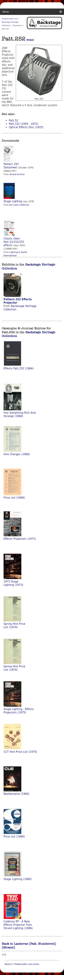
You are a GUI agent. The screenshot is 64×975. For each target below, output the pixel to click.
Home (5, 11)
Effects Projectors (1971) (20, 538)
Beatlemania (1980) (16, 793)
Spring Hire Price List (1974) (14, 625)
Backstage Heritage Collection (28, 266)
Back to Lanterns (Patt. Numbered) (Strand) (29, 945)
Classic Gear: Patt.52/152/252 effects (14, 242)
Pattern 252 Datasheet (11, 165)
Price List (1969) (14, 497)
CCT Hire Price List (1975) (20, 751)
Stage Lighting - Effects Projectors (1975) (19, 710)
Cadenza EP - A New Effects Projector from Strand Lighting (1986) (18, 925)
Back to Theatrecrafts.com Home (22, 964)
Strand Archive (17, 174)
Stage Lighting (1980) (18, 879)
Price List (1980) (14, 836)
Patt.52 (13, 120)
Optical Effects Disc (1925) (26, 127)
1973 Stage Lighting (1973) (13, 583)
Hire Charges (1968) (17, 454)
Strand (30, 39)
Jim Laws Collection (19, 204)
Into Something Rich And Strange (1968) (20, 414)
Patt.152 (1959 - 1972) (23, 123)
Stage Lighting (13, 201)
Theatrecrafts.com (9, 19)
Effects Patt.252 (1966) (19, 368)
